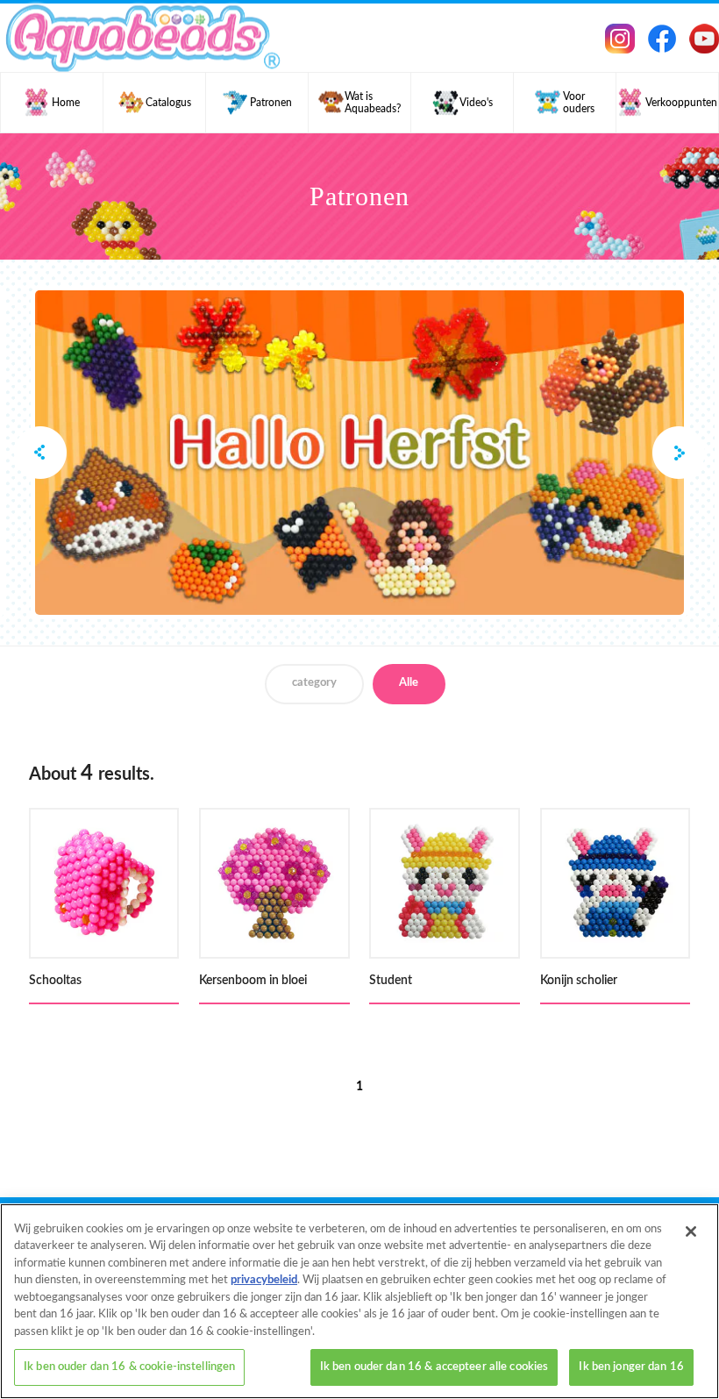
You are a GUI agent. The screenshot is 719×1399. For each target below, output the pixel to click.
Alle (408, 683)
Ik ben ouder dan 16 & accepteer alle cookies (434, 1367)
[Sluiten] (691, 1231)
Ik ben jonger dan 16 (631, 1367)
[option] (359, 452)
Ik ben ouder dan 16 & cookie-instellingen (129, 1367)
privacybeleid (264, 1280)
